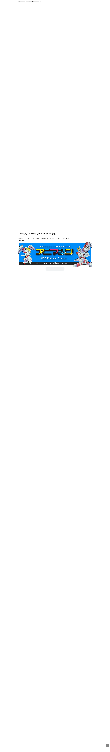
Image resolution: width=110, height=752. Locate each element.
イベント (31, 1)
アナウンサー (36, 1)
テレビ (23, 1)
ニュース (20, 1)
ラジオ (27, 1)
